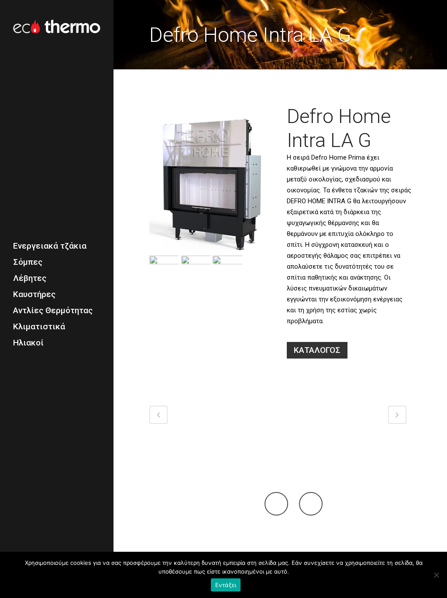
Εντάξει (226, 584)
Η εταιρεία (259, 541)
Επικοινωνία (323, 541)
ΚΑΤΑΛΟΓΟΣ (317, 350)
